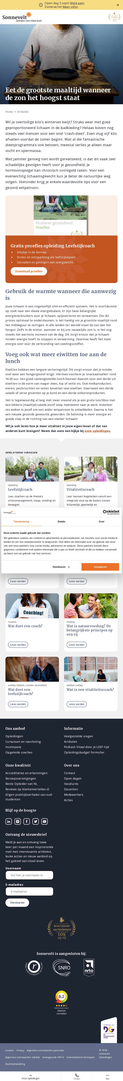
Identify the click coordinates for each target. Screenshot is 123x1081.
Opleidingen (14, 736)
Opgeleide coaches (18, 752)
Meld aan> (77, 3)
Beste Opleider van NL (21, 784)
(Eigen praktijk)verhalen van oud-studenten (29, 797)
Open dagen (73, 778)
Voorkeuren (59, 566)
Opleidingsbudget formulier (84, 752)
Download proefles (28, 271)
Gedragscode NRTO (53, 1057)
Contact (77, 1079)
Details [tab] (62, 521)
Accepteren (100, 566)
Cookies (9, 1050)
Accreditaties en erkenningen (26, 773)
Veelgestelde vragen (78, 736)
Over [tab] (101, 521)
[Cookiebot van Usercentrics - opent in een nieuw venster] (105, 512)
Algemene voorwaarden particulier (45, 1050)
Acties (68, 800)
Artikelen (23, 112)
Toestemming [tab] (21, 521)
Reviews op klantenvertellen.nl (27, 789)
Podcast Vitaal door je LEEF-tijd (86, 747)
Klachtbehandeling (15, 1063)
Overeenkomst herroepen (81, 1057)
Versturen (17, 902)
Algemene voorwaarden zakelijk (22, 1057)
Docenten (71, 789)
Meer (108, 1079)
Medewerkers (73, 795)
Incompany (13, 747)
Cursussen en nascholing (23, 742)
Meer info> (70, 7)
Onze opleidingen (31, 1078)
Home (9, 112)
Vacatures (71, 784)
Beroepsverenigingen (20, 778)
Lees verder (18, 581)
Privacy (20, 1050)
